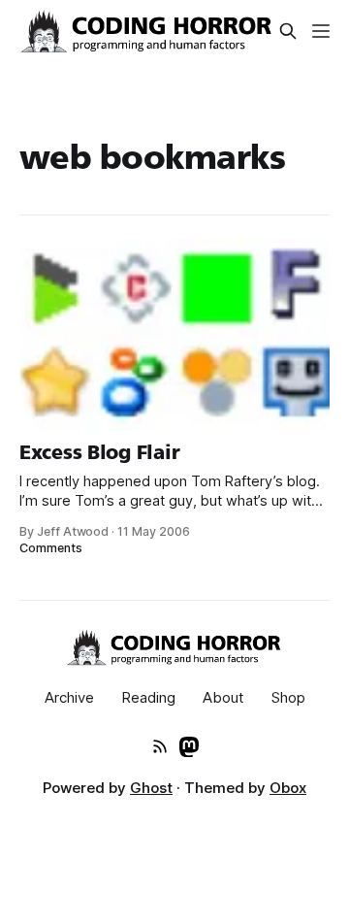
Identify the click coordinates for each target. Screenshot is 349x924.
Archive (69, 697)
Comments (50, 548)
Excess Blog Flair (99, 452)
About (223, 697)
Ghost (151, 787)
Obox (288, 787)
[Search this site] (287, 31)
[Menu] (320, 31)
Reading (148, 697)
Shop (288, 697)
